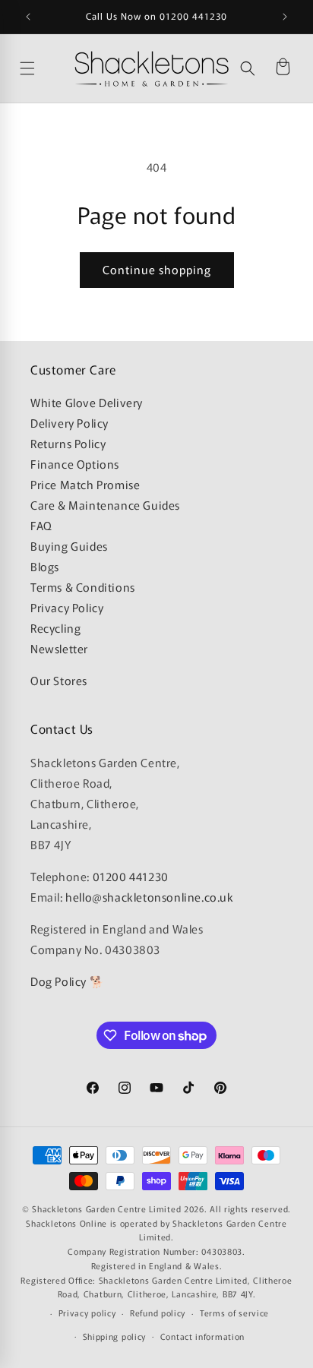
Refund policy (157, 1312)
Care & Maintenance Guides (105, 505)
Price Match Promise (85, 484)
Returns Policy (68, 443)
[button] (247, 68)
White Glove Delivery (86, 402)
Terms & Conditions (82, 587)
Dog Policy (58, 981)
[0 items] (282, 68)
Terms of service (234, 1312)
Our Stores (58, 680)
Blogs (44, 566)
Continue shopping (157, 269)
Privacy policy (87, 1312)
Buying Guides (69, 546)
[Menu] (43, 68)
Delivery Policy (69, 423)
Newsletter (59, 648)
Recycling (55, 628)
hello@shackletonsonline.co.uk (149, 897)
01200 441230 (131, 876)
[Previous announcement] (28, 16)
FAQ (41, 525)
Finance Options (74, 464)
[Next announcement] (285, 16)
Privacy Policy (66, 607)
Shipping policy (115, 1336)
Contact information (202, 1336)
